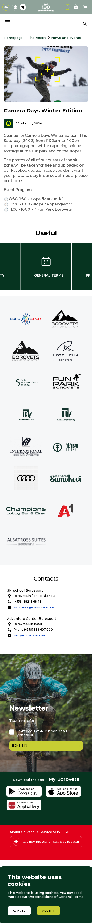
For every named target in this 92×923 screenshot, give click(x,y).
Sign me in (19, 745)
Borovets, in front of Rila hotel (35, 596)
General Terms (48, 275)
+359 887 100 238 (65, 842)
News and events (66, 38)
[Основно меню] (7, 22)
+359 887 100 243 (34, 842)
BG (6, 7)
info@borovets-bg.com (29, 635)
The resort (37, 38)
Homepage (13, 38)
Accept (48, 910)
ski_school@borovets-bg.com (34, 607)
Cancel (19, 910)
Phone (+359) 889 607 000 (33, 629)
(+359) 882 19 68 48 (27, 601)
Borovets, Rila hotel (28, 624)
